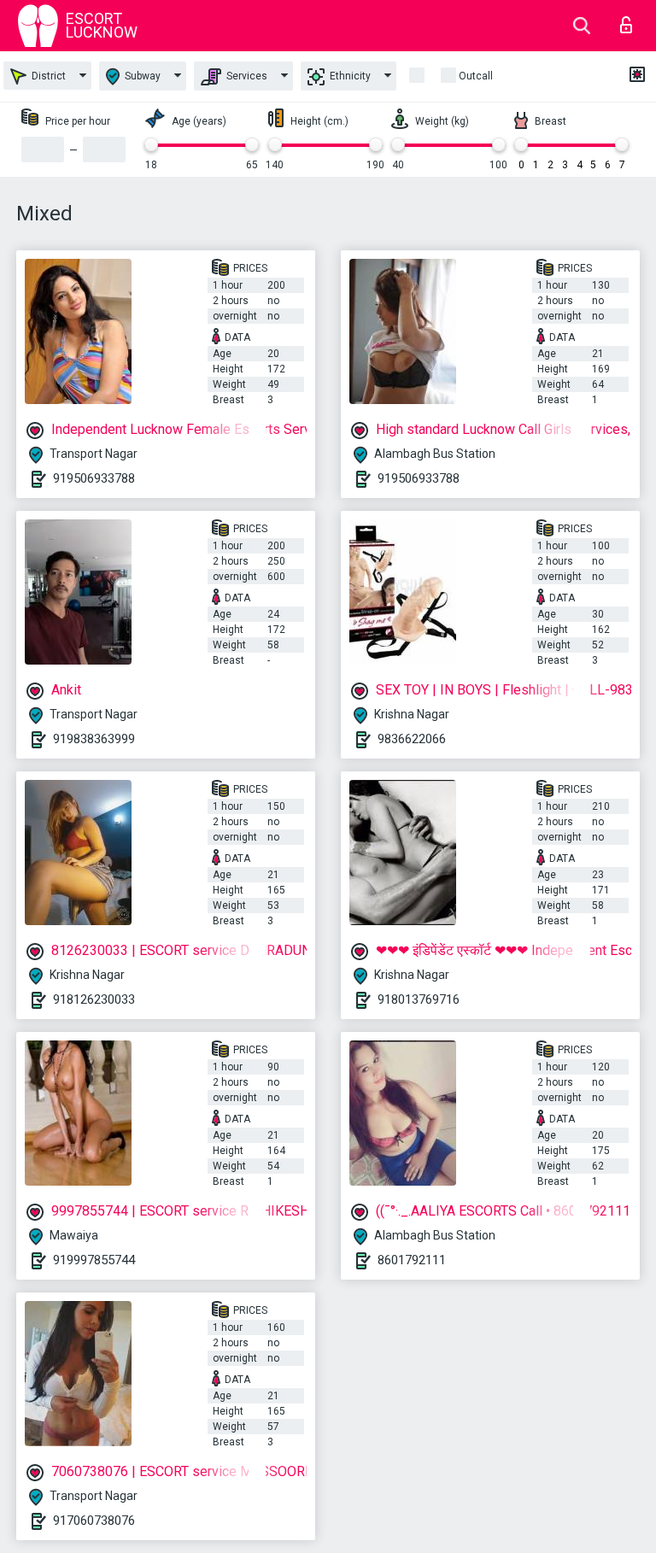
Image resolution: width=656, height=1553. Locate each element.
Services (245, 76)
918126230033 (94, 999)
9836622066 (412, 739)
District (47, 76)
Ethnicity (349, 76)
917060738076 (94, 1520)
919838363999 (94, 739)
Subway (141, 76)
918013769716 (419, 999)
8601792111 (412, 1260)
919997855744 (94, 1260)
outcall (476, 76)
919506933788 (94, 478)
